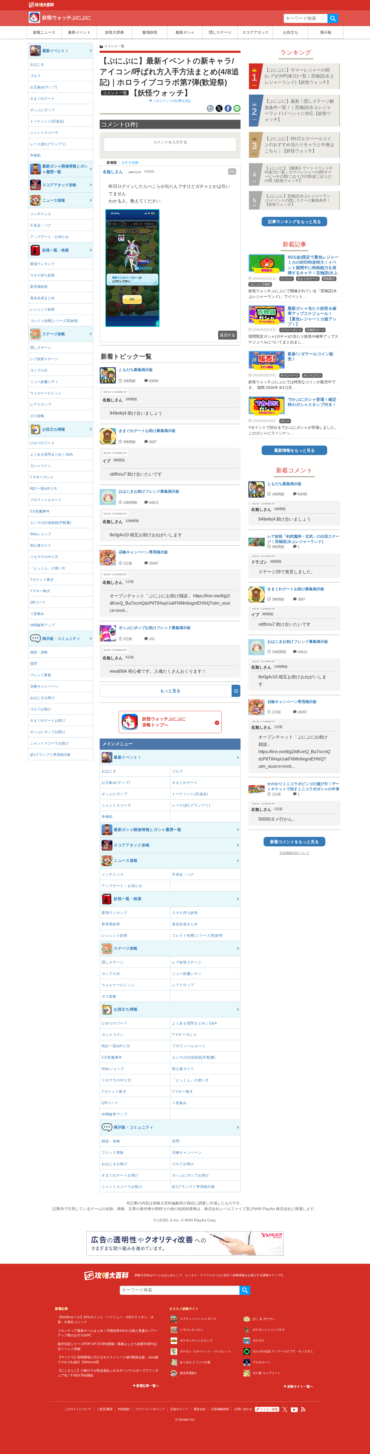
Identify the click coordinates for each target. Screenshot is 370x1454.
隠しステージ (220, 32)
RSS (303, 1409)
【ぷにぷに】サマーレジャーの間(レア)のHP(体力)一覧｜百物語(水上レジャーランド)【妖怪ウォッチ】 (299, 76)
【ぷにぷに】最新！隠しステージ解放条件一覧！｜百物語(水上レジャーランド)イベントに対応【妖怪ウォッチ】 (299, 110)
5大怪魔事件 (40, 511)
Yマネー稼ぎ (40, 591)
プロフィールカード (46, 500)
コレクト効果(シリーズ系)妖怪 (54, 321)
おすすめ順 (130, 163)
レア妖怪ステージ (44, 359)
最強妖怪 (149, 32)
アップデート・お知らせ (49, 237)
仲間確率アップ (42, 625)
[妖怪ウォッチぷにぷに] (41, 6)
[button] (132, 268)
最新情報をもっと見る (294, 450)
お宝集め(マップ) (43, 87)
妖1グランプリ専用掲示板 (50, 755)
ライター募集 (269, 1409)
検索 (332, 18)
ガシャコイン (40, 466)
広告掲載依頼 (220, 1409)
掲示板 (326, 32)
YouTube (294, 1410)
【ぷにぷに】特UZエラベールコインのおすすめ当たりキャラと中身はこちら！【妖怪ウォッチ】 (299, 144)
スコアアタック (255, 32)
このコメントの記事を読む (172, 101)
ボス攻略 (37, 416)
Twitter (285, 1409)
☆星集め (37, 614)
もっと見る (170, 690)
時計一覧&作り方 (43, 488)
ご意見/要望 (104, 1409)
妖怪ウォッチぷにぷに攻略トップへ (164, 722)
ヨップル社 (39, 370)
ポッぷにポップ (42, 110)
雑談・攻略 (39, 652)
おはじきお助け (42, 698)
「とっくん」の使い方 (47, 568)
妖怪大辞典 (114, 32)
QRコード (38, 602)
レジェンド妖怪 (42, 309)
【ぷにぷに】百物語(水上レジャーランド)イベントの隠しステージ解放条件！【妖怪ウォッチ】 (297, 200)
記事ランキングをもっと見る (294, 221)
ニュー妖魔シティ (44, 382)
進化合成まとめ (42, 298)
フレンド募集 (40, 675)
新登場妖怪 (39, 287)
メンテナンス (40, 214)
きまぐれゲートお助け (47, 720)
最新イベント (79, 32)
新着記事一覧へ (147, 1386)
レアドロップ (40, 404)
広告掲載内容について (294, 853)
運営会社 (200, 1409)
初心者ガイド (40, 545)
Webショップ (40, 534)
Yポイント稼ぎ (42, 580)
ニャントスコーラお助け (49, 743)
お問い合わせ (243, 1409)
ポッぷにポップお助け (47, 732)
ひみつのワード (42, 443)
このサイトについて (77, 1409)
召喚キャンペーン (44, 686)
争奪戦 (35, 155)
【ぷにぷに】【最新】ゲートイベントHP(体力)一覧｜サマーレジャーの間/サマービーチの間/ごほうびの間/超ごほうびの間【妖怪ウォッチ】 (298, 174)
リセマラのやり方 (44, 557)
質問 (33, 664)
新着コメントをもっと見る (294, 841)
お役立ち (290, 32)
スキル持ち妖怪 (42, 275)
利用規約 (124, 1409)
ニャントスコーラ (44, 133)
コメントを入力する (170, 142)
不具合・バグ (40, 225)
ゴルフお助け (40, 709)
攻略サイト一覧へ (299, 1386)
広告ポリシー (179, 1409)
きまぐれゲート (42, 98)
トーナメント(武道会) (47, 121)
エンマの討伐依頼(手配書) (50, 523)
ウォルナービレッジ (46, 393)
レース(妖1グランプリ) (48, 144)
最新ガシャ (185, 32)
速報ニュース (44, 32)
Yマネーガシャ (42, 477)
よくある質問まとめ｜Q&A (51, 454)
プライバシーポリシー (150, 1409)
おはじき (37, 64)
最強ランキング (42, 264)
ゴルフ (35, 76)
